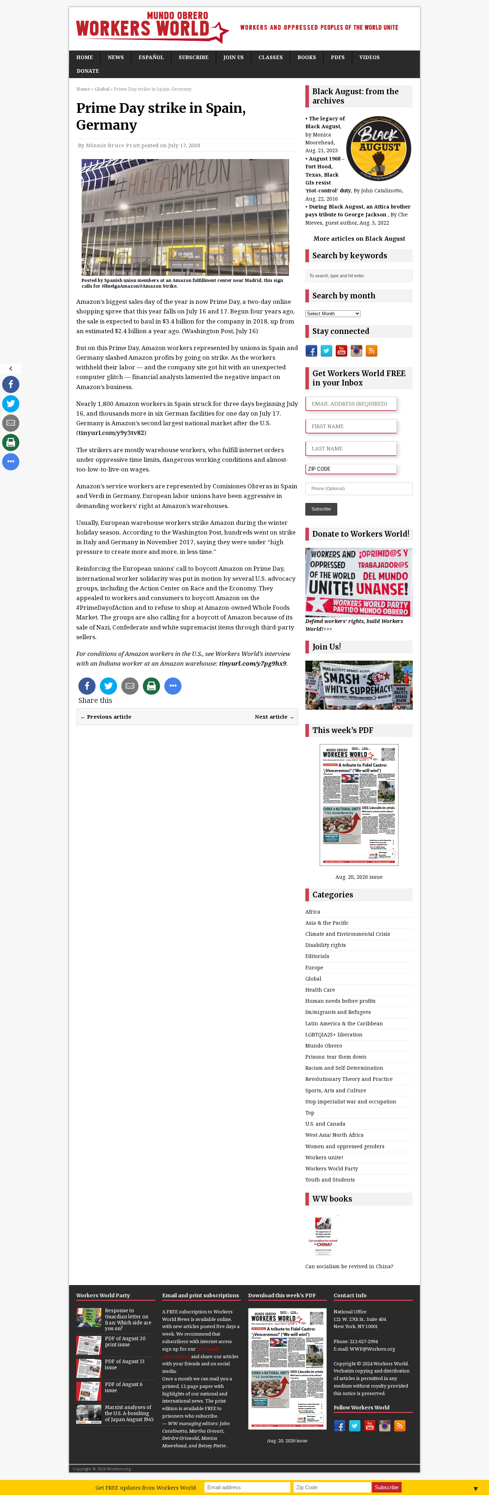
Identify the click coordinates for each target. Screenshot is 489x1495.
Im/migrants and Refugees (338, 1011)
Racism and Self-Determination (344, 1067)
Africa (312, 911)
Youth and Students (330, 1179)
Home (84, 57)
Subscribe (194, 57)
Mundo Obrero (323, 1045)
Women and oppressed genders (344, 1146)
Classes (270, 57)
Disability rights (325, 944)
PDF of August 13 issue (125, 1365)
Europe (314, 967)
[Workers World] (244, 29)
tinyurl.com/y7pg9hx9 (252, 663)
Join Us (233, 57)
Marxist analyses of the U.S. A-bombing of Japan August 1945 (129, 1413)
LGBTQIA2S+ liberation (334, 1034)
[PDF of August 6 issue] (88, 1397)
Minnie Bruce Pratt (113, 145)
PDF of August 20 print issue (125, 1342)
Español (151, 57)
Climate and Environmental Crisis (347, 933)
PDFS (338, 57)
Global (313, 978)
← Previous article (105, 716)
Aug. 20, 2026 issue (359, 876)
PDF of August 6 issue (123, 1387)
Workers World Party (331, 1168)
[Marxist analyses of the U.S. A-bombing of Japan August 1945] (88, 1420)
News (116, 57)
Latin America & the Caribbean (344, 1023)
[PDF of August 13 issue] (88, 1374)
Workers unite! (324, 1157)
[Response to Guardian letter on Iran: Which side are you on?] (88, 1323)
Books (306, 57)
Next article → (274, 716)
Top (309, 1112)
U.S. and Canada (325, 1123)
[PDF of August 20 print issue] (88, 1351)
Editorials (317, 956)
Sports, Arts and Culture (335, 1090)
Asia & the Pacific (327, 922)
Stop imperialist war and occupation (350, 1101)
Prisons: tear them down (336, 1056)
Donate (88, 70)
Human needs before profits (340, 1000)
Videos (369, 57)
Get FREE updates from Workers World (146, 1487)
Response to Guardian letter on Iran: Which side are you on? (128, 1320)
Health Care (320, 989)
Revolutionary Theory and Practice (349, 1078)
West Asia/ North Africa (334, 1134)
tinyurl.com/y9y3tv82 (111, 432)
